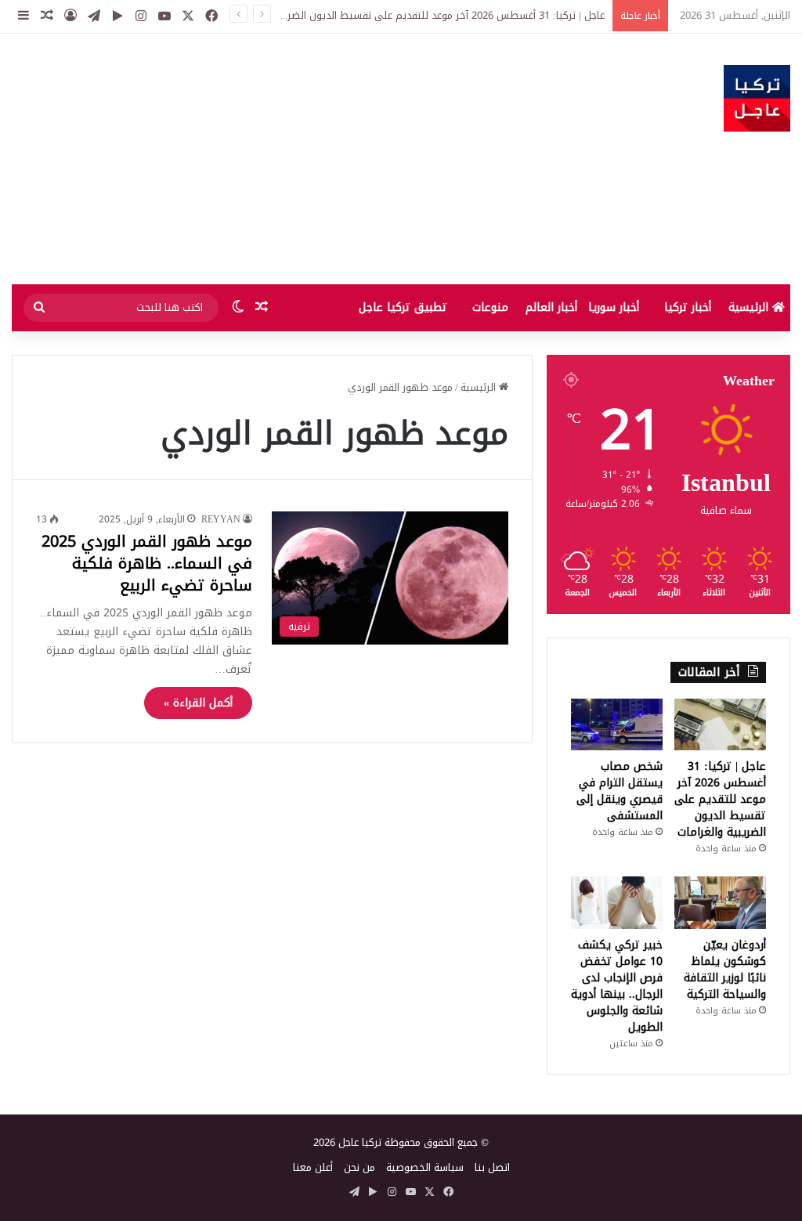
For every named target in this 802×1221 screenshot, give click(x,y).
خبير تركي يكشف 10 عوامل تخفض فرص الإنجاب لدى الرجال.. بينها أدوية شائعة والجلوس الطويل (617, 986)
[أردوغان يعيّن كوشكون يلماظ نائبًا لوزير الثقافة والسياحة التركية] (720, 902)
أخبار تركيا (687, 307)
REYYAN (220, 519)
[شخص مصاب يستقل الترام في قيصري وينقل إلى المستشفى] (617, 724)
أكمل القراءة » (198, 702)
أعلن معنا (313, 1167)
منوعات (490, 307)
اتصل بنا (492, 1167)
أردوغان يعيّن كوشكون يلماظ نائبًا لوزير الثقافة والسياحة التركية (725, 969)
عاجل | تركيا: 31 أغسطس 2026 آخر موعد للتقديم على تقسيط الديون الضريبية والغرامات (416, 15)
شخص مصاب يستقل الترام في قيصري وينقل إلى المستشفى (619, 791)
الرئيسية (750, 307)
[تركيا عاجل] (757, 98)
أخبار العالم (551, 307)
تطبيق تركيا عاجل (403, 307)
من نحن (359, 1167)
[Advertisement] (267, 159)
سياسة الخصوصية (425, 1167)
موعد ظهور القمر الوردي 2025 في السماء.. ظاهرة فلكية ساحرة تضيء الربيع (147, 563)
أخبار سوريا (613, 307)
